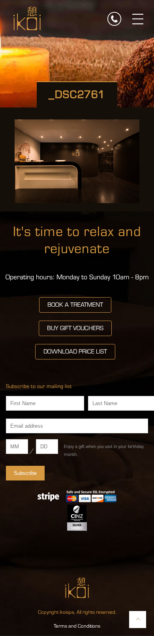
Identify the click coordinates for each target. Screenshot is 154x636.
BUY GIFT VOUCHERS (75, 328)
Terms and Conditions (77, 626)
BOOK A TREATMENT (75, 304)
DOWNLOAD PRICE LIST (75, 351)
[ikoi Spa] (27, 18)
